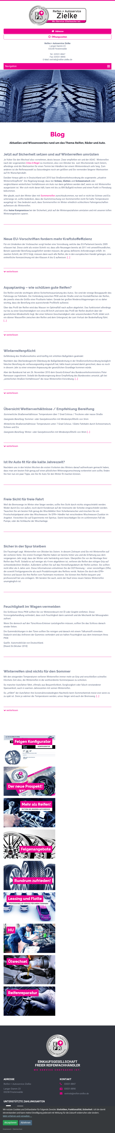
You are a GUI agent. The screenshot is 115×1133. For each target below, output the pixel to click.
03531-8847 (70, 1084)
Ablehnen (26, 1122)
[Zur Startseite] (57, 15)
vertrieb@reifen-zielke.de (76, 1093)
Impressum (7, 1129)
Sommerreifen (48, 195)
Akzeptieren (10, 1122)
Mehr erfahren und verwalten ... (17, 1116)
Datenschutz (17, 1129)
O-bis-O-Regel (33, 163)
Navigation (11, 66)
